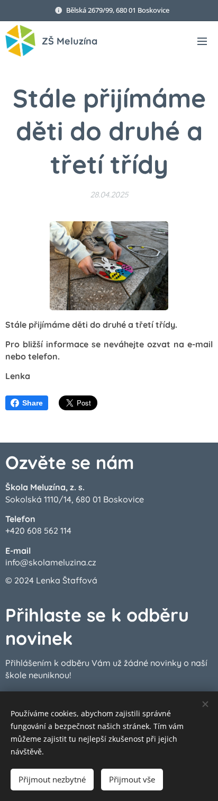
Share (32, 403)
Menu (202, 40)
